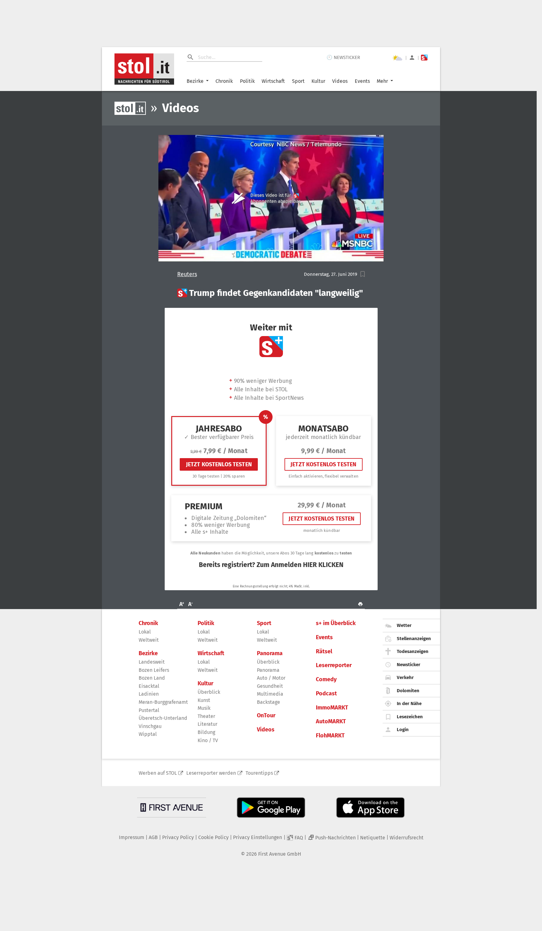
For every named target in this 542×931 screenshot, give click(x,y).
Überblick (209, 692)
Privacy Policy (178, 837)
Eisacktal (149, 686)
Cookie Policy (213, 837)
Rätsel (324, 651)
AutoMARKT (331, 721)
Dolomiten (408, 690)
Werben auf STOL (158, 773)
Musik (204, 708)
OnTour (266, 715)
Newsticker (408, 664)
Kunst (204, 700)
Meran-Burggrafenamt (163, 702)
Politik (247, 81)
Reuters (187, 274)
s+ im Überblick (336, 623)
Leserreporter (334, 665)
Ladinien (149, 694)
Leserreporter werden (211, 773)
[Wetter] (397, 58)
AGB (153, 837)
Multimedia (270, 694)
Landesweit (152, 662)
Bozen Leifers (154, 670)
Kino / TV (208, 740)
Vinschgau (150, 726)
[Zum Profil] (412, 57)
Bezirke (195, 81)
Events (362, 81)
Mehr (382, 81)
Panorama (270, 653)
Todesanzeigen (412, 651)
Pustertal (149, 710)
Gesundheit (270, 686)
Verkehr (405, 677)
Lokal (145, 632)
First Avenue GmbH (279, 854)
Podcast (326, 693)
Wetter (404, 625)
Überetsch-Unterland (163, 718)
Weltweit (149, 640)
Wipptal (148, 734)
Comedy (326, 679)
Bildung (206, 732)
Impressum (131, 837)
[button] (362, 274)
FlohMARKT (330, 735)
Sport (298, 81)
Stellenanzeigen (414, 638)
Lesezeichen (410, 717)
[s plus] (424, 57)
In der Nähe (409, 703)
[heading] (271, 293)
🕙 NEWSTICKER (343, 57)
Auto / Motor (271, 678)
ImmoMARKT (332, 707)
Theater (206, 716)
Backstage (268, 702)
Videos (340, 81)
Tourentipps (259, 773)
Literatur (207, 724)
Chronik (224, 81)
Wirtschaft (273, 81)
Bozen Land (152, 678)
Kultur (318, 81)
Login (403, 729)
